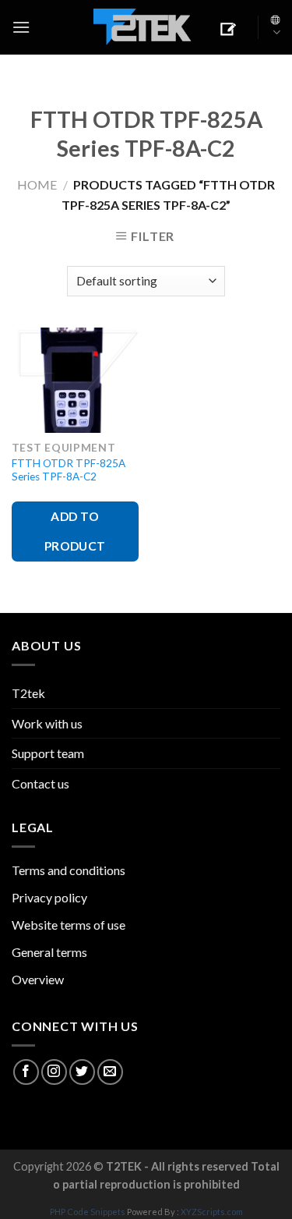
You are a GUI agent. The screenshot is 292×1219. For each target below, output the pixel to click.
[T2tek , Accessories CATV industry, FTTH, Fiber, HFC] (142, 28)
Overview (38, 979)
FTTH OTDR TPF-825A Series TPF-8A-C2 (68, 470)
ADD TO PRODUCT (75, 530)
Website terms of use (68, 924)
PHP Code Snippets (87, 1212)
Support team (48, 753)
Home (37, 184)
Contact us (40, 783)
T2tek (28, 693)
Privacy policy (49, 897)
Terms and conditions (68, 870)
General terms (49, 951)
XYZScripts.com (212, 1212)
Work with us (47, 723)
